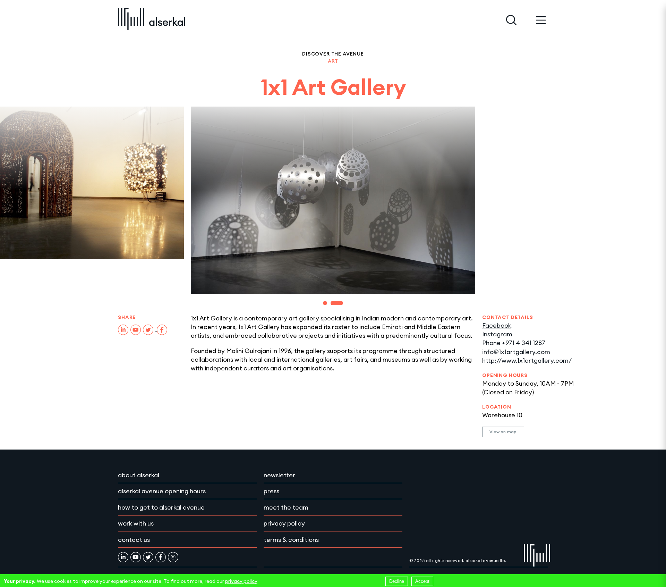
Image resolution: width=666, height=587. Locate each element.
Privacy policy (284, 523)
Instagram (497, 334)
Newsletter (279, 475)
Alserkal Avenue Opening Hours (162, 491)
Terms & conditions (291, 540)
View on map (503, 431)
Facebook (496, 325)
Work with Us (136, 523)
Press (271, 491)
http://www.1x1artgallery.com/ (527, 360)
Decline (396, 581)
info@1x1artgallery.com (516, 352)
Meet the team (286, 507)
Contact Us (134, 540)
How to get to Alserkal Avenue (161, 507)
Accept (422, 581)
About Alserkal (138, 475)
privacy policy (241, 581)
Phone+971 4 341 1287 (513, 343)
